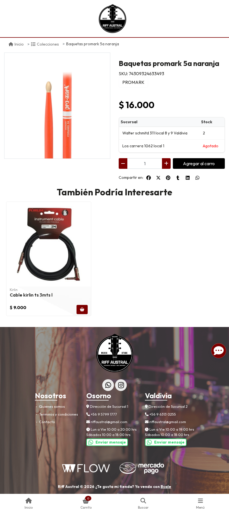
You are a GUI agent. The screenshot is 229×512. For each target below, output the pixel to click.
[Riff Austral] (112, 18)
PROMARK (133, 82)
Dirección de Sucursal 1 (108, 406)
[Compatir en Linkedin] (187, 177)
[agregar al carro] (82, 309)
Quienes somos (51, 406)
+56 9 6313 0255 (162, 414)
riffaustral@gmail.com (108, 421)
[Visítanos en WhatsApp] (108, 385)
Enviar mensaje (111, 442)
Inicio (19, 44)
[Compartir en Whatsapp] (197, 177)
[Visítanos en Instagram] (121, 385)
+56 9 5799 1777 (103, 414)
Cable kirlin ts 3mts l (31, 295)
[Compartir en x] (158, 177)
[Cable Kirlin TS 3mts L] (48, 244)
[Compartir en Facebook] (148, 177)
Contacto (46, 421)
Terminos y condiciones (58, 414)
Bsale (166, 486)
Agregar (199, 163)
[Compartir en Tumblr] (177, 177)
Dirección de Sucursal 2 (168, 406)
